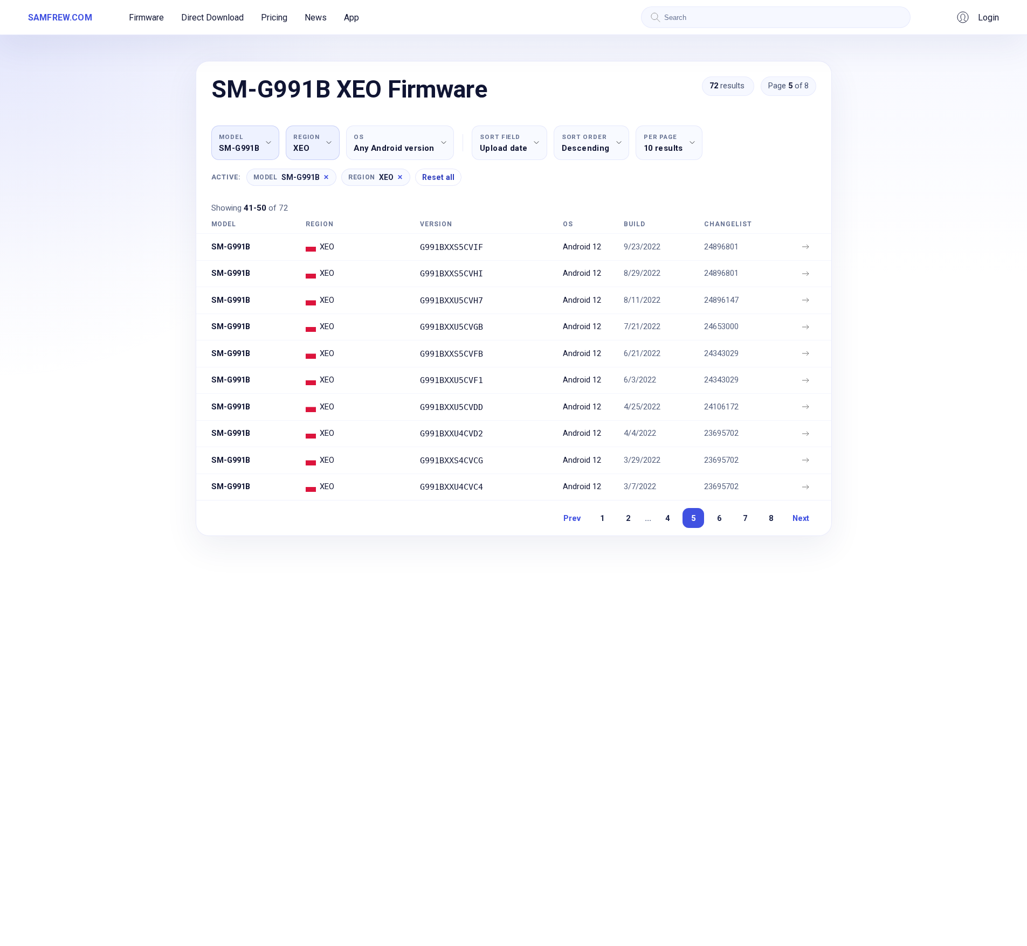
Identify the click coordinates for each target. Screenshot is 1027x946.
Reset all (438, 177)
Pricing (274, 17)
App (351, 17)
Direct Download (212, 17)
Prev (572, 518)
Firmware (146, 17)
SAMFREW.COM (60, 17)
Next (800, 518)
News (316, 17)
